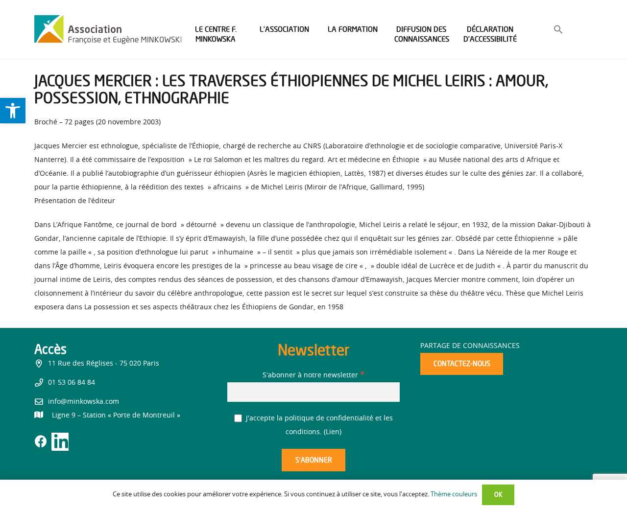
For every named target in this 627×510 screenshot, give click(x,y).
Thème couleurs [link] (454, 494)
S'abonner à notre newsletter (313, 375)
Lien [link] (332, 432)
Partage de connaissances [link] (470, 346)
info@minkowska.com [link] (83, 401)
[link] (12, 110)
